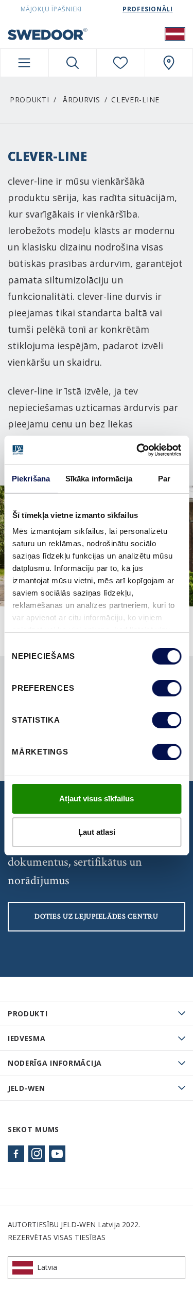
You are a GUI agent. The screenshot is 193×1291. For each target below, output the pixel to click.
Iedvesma (27, 1038)
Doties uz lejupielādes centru (96, 916)
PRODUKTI (28, 1013)
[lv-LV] (175, 33)
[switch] (166, 688)
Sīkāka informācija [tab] (98, 478)
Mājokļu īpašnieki (51, 9)
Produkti (29, 99)
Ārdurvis (81, 99)
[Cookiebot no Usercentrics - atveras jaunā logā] (137, 450)
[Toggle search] (72, 62)
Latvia (47, 1267)
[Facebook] (16, 1153)
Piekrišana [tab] (31, 478)
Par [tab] (164, 478)
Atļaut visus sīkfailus (96, 798)
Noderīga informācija (55, 1063)
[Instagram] (36, 1153)
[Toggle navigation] (24, 62)
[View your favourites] (120, 62)
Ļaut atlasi (96, 832)
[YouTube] (57, 1153)
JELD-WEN (26, 1088)
